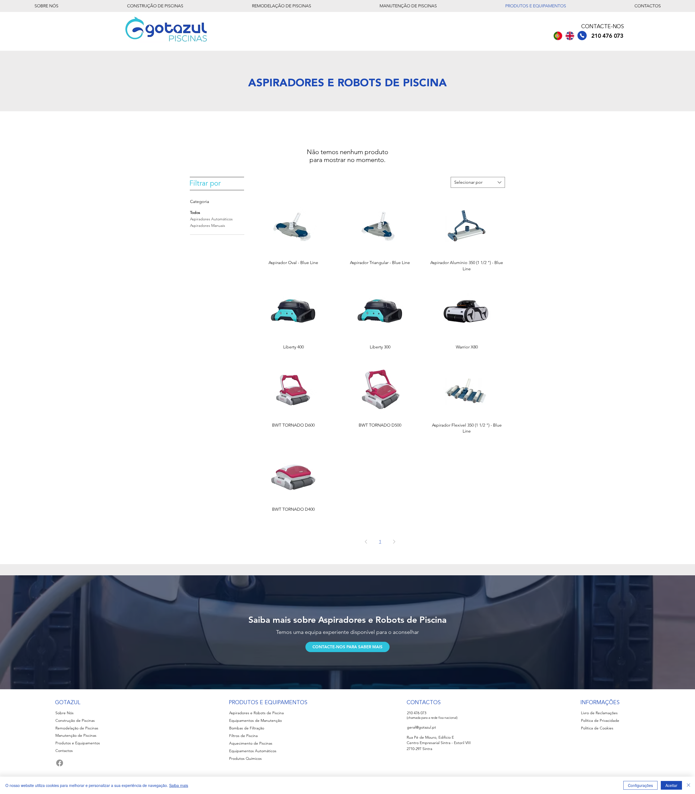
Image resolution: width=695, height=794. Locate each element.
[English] (570, 35)
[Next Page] (394, 541)
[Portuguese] (558, 35)
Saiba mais (178, 785)
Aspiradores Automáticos (211, 219)
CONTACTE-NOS (602, 27)
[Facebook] (59, 763)
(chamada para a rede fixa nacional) (432, 718)
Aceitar (671, 785)
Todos (195, 212)
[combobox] (478, 182)
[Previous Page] (366, 541)
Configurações (640, 785)
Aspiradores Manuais (207, 225)
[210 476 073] (582, 35)
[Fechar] (688, 785)
